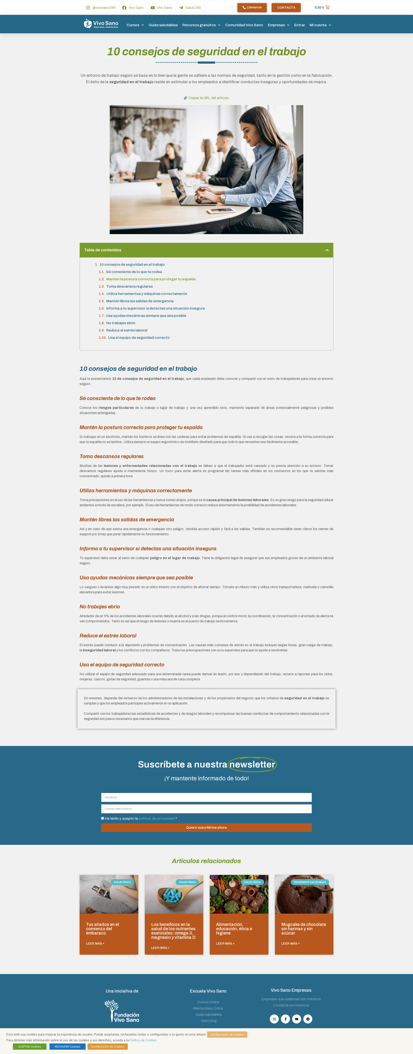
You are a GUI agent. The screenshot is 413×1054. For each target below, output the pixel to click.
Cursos (133, 25)
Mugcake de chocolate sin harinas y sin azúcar (303, 928)
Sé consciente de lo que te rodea (134, 272)
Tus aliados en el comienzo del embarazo (102, 928)
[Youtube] (296, 1018)
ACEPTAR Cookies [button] (29, 1046)
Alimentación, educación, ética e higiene (234, 928)
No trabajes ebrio (121, 323)
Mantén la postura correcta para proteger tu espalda (151, 279)
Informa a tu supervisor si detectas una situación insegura (155, 308)
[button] (327, 250)
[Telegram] (307, 1018)
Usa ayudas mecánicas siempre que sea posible (146, 316)
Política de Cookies (143, 1040)
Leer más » (95, 943)
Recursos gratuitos (199, 25)
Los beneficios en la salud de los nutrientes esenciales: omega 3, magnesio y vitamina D (173, 931)
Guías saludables (163, 25)
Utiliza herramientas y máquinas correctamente (146, 294)
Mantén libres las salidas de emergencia (140, 301)
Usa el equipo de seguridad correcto (139, 338)
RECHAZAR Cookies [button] (67, 1046)
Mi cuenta (318, 25)
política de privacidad (157, 818)
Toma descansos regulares (129, 286)
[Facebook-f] (285, 1018)
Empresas (276, 25)
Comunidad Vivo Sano (244, 25)
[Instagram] (274, 1018)
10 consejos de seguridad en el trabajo (132, 264)
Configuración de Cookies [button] (227, 1034)
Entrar (299, 25)
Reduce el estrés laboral (126, 330)
